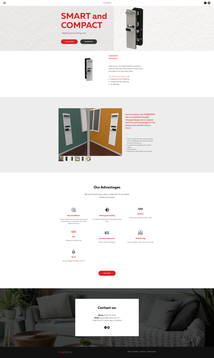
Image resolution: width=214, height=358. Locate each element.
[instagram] (209, 3)
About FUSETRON (133, 351)
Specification (151, 351)
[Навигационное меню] (4, 3)
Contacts (143, 351)
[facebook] (205, 3)
